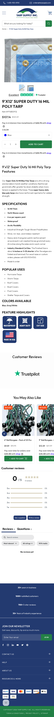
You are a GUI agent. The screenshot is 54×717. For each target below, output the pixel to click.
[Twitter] (22, 645)
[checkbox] (43, 543)
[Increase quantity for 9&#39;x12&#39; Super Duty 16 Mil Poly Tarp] (16, 144)
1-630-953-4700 (13, 3)
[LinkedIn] (13, 645)
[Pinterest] (27, 645)
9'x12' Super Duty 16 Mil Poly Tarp (21, 29)
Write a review (34, 518)
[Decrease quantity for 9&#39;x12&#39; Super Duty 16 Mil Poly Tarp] (4, 144)
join (46, 637)
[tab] (24, 529)
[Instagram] (8, 645)
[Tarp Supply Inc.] (27, 12)
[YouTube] (18, 645)
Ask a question (20, 518)
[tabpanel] (27, 558)
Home (4, 29)
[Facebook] (3, 645)
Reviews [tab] (8, 529)
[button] (4, 13)
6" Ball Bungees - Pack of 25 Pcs (17, 440)
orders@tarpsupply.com (42, 3)
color (5, 130)
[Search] (48, 23)
